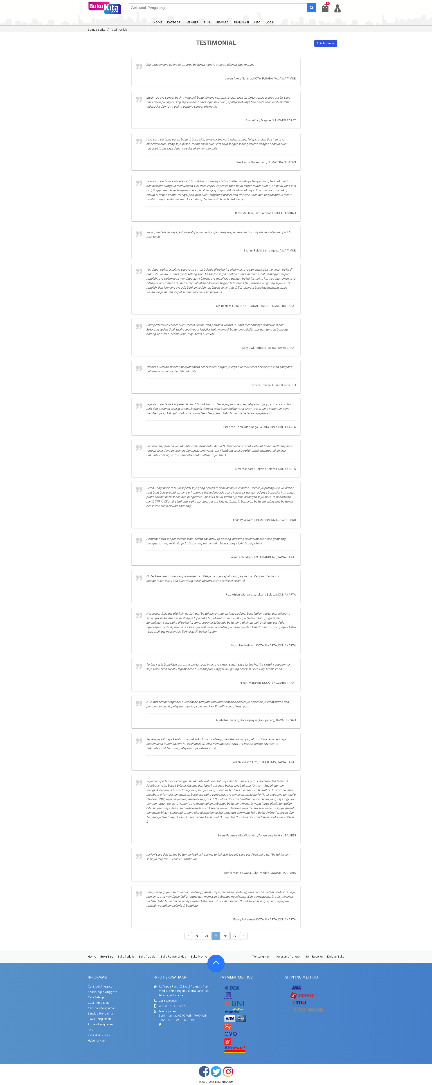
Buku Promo (199, 956)
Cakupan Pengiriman (102, 1008)
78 (225, 935)
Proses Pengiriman (100, 1024)
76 (206, 935)
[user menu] (337, 8)
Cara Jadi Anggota (100, 986)
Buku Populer (147, 956)
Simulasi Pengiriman (101, 1013)
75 (197, 935)
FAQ (91, 1030)
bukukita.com (224, 1082)
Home (92, 956)
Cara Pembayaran (99, 1003)
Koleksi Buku (335, 956)
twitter (216, 1071)
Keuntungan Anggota (102, 992)
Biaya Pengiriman (99, 1019)
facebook (204, 1071)
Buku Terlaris (126, 956)
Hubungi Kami (97, 1040)
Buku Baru (106, 956)
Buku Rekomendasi (174, 956)
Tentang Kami (261, 956)
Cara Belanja (96, 997)
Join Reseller (314, 956)
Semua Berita (97, 29)
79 (234, 935)
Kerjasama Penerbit (288, 956)
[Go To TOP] (216, 963)
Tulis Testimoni (326, 43)
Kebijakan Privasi (99, 1035)
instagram (228, 1071)
